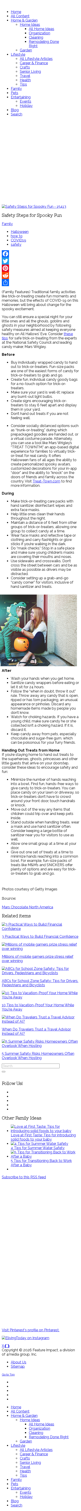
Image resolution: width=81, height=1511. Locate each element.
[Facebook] (40, 253)
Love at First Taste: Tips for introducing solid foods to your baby (43, 1137)
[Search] (3, 1071)
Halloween (20, 232)
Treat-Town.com (46, 481)
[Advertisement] (40, 160)
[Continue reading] (45, 1131)
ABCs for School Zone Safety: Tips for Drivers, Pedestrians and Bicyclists (40, 983)
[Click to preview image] (34, 206)
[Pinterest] (40, 268)
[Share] (40, 282)
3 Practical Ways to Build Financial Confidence (40, 936)
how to (16, 236)
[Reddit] (40, 275)
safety (16, 244)
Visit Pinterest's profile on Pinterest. (30, 1330)
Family (7, 224)
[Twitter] (40, 261)
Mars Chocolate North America (27, 907)
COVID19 (18, 240)
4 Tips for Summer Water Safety (38, 1148)
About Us (18, 1362)
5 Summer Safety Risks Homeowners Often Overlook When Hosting (38, 1055)
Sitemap (18, 1366)
